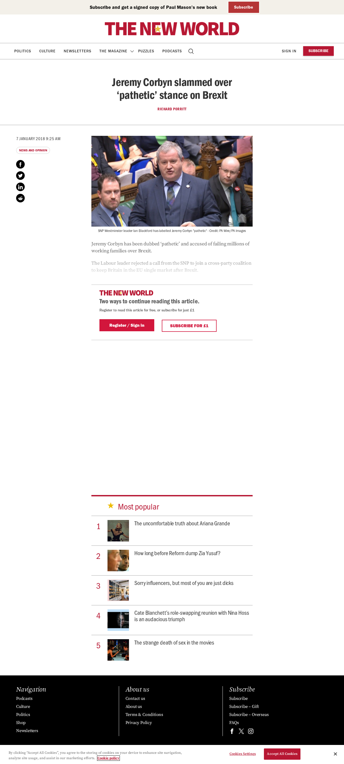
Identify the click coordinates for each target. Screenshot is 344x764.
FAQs (234, 722)
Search (191, 51)
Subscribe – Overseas (248, 714)
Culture (47, 51)
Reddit (20, 198)
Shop (21, 722)
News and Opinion (33, 150)
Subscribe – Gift (244, 706)
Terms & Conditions (144, 714)
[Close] (335, 754)
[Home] (172, 28)
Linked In (20, 187)
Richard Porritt (172, 109)
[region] (172, 754)
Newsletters (77, 51)
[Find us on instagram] (250, 732)
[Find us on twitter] (241, 732)
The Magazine (113, 51)
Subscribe (243, 7)
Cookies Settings (243, 754)
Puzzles (146, 51)
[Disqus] (172, 410)
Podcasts (172, 51)
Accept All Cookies (282, 754)
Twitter (20, 175)
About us (134, 706)
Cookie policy (108, 758)
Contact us (135, 698)
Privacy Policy (139, 722)
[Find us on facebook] (232, 732)
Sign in (289, 51)
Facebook (20, 164)
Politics (22, 51)
